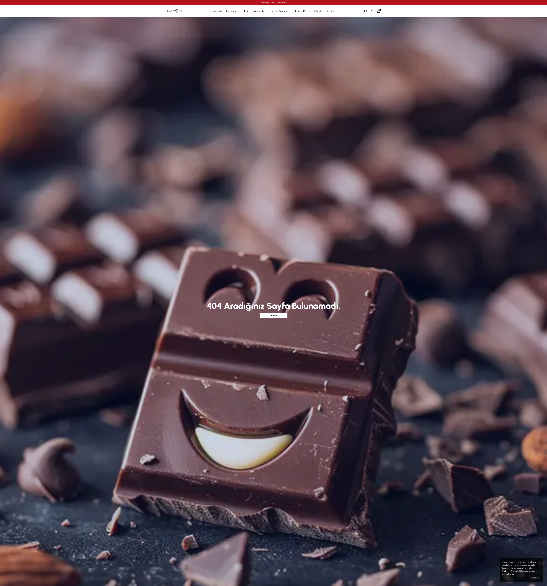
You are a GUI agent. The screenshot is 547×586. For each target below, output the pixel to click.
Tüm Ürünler (231, 11)
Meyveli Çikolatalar (280, 11)
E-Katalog (318, 11)
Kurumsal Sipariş (302, 11)
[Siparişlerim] (372, 11)
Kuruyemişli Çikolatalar (254, 11)
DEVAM (273, 315)
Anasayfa (217, 11)
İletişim (330, 11)
